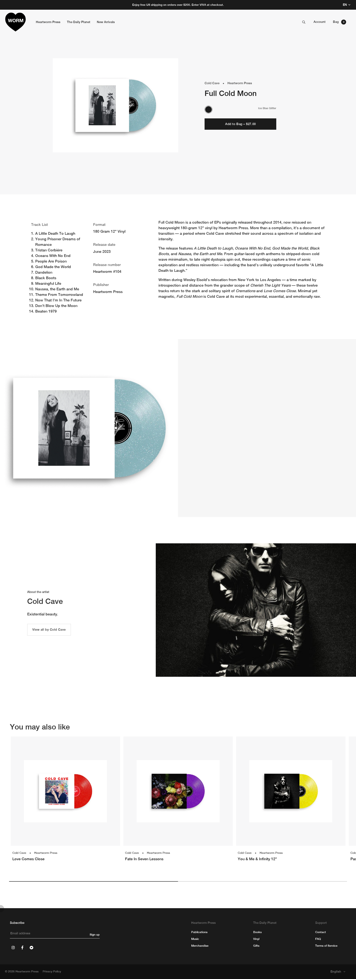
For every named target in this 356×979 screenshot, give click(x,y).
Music (195, 938)
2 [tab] (262, 881)
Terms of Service (326, 945)
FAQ (318, 938)
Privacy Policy (52, 971)
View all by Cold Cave (49, 629)
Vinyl (256, 938)
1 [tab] (93, 881)
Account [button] (320, 21)
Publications (199, 932)
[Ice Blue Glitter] (208, 109)
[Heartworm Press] (15, 22)
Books (257, 932)
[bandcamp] (31, 947)
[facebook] (22, 947)
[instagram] (13, 947)
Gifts (256, 945)
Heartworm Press (239, 83)
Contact (320, 932)
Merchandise (199, 945)
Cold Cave (212, 83)
